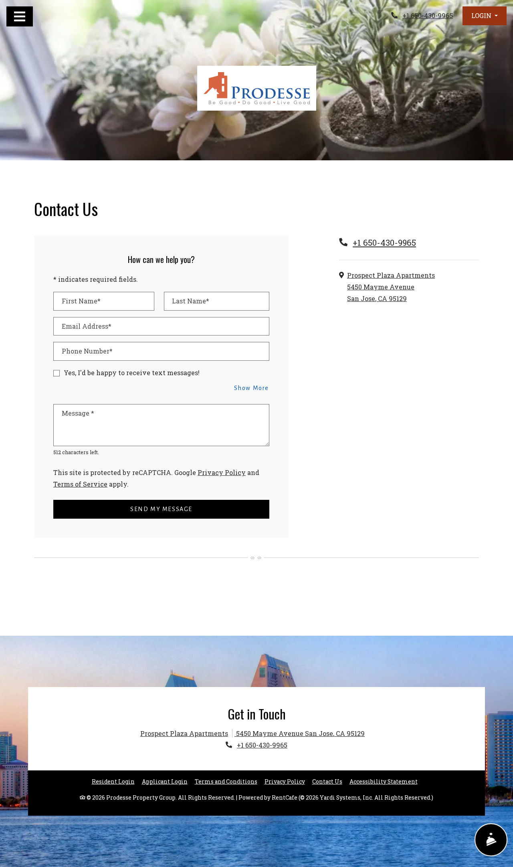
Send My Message (161, 509)
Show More (251, 387)
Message (78, 413)
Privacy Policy (222, 472)
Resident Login (113, 781)
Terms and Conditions (226, 781)
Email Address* (86, 326)
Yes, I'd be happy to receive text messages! (132, 372)
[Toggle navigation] (19, 16)
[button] (485, 15)
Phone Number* (87, 351)
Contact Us (327, 781)
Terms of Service (80, 483)
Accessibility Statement (383, 781)
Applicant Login (165, 781)
